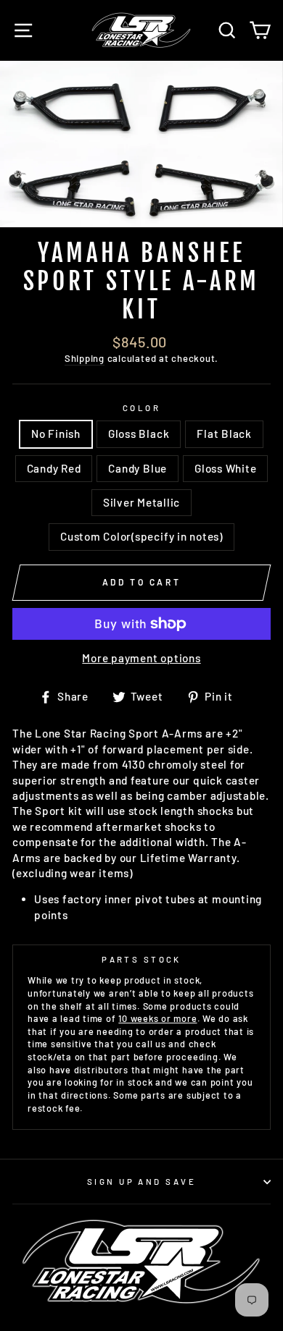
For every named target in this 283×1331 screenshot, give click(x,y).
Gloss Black (138, 433)
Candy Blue (137, 468)
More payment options (141, 657)
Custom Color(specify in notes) (141, 536)
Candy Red (54, 468)
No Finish (56, 433)
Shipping (84, 358)
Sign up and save (141, 1181)
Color (141, 408)
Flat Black (224, 433)
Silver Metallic (141, 502)
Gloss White (225, 468)
